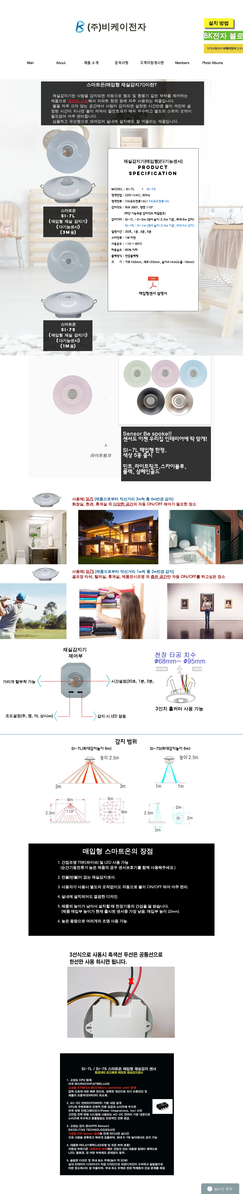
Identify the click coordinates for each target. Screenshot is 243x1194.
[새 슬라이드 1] (121, 931)
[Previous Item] (40, 398)
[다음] (208, 890)
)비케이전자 (122, 27)
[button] (91, 63)
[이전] (34, 890)
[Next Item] (104, 398)
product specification (153, 170)
